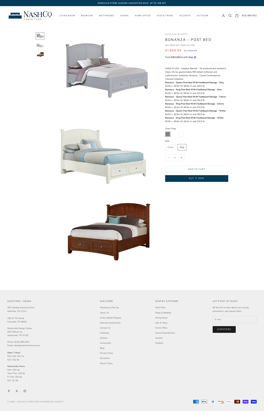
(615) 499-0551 (249, 15)
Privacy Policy (106, 353)
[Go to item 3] (40, 54)
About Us (104, 312)
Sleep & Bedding (163, 312)
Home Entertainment (165, 332)
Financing (104, 332)
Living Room (67, 15)
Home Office (143, 15)
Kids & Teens (165, 15)
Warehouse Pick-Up (109, 307)
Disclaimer (105, 358)
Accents (185, 15)
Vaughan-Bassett (177, 34)
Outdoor (202, 15)
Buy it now (196, 178)
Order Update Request (110, 317)
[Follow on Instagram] (24, 390)
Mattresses (106, 15)
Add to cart (196, 169)
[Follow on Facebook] (8, 390)
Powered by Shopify (52, 402)
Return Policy (106, 363)
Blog (102, 348)
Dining (124, 15)
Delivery (104, 338)
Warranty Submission (110, 322)
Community (105, 343)
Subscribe (224, 329)
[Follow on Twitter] (16, 390)
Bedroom (87, 15)
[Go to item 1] (40, 35)
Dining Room (161, 317)
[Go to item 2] (40, 45)
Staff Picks (160, 307)
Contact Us (105, 327)
